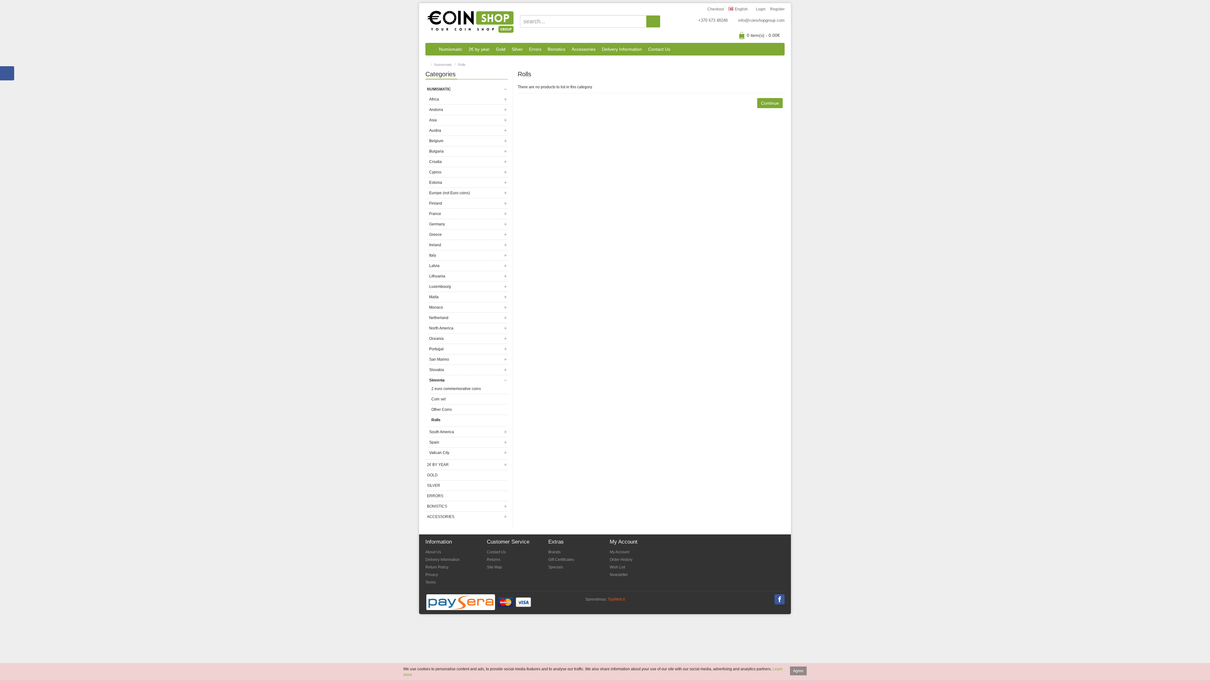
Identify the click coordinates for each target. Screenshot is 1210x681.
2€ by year (479, 49)
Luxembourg (440, 286)
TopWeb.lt (616, 599)
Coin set (438, 399)
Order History (621, 559)
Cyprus (435, 172)
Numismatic (450, 49)
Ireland (435, 245)
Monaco (436, 307)
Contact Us (659, 49)
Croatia (435, 162)
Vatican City (439, 453)
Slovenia (437, 380)
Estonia (435, 182)
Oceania (436, 338)
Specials (555, 567)
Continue (770, 103)
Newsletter (619, 575)
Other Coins (441, 409)
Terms (430, 582)
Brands (554, 552)
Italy (432, 255)
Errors (535, 49)
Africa (434, 99)
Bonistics (556, 49)
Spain (434, 442)
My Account (619, 552)
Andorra (436, 110)
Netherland (438, 318)
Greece (435, 234)
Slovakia (436, 370)
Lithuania (437, 276)
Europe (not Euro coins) (449, 193)
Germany (437, 224)
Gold (500, 49)
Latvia (434, 266)
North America (441, 328)
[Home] (430, 49)
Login (761, 9)
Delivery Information (622, 49)
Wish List (617, 567)
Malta (434, 297)
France (435, 214)
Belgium (436, 141)
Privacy (431, 575)
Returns (493, 559)
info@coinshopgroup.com (761, 20)
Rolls (462, 65)
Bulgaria (436, 151)
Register (777, 9)
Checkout (715, 9)
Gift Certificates (561, 559)
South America (441, 432)
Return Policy (436, 567)
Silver (517, 49)
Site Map (494, 567)
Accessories (584, 49)
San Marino (439, 359)
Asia (433, 120)
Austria (435, 130)
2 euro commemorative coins (456, 389)
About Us (433, 552)
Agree (798, 671)
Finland (435, 203)
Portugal (436, 349)
